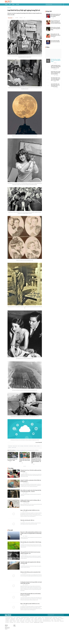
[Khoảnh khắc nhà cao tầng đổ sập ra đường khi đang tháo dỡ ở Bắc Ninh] (48, 73)
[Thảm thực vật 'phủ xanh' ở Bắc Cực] (14, 524)
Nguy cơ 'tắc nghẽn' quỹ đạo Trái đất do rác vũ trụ (29, 510)
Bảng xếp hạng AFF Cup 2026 (48, 617)
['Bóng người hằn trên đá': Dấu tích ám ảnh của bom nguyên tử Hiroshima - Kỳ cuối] (36, 455)
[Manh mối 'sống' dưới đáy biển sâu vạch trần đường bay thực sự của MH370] (14, 597)
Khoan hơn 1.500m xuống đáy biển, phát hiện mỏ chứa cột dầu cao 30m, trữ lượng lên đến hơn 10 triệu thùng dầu (31, 533)
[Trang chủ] (8, 1)
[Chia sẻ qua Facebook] (8, 442)
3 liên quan (25, 573)
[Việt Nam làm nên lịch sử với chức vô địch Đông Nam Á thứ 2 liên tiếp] (48, 16)
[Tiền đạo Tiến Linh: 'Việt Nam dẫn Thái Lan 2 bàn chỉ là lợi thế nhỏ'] (48, 36)
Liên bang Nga (11, 622)
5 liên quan (25, 596)
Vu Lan (14, 617)
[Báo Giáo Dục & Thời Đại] (51, 43)
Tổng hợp (15, 626)
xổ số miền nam (32, 617)
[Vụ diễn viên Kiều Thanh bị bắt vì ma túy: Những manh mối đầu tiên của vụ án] (48, 67)
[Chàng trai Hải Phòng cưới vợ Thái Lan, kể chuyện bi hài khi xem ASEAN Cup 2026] (48, 22)
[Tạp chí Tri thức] (8, 461)
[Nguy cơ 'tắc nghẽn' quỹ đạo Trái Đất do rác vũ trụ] (14, 607)
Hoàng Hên (39, 617)
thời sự (43, 617)
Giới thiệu (6, 626)
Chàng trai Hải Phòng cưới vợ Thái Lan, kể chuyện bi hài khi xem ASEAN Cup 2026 (56, 22)
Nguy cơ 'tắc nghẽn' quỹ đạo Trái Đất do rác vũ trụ (30, 603)
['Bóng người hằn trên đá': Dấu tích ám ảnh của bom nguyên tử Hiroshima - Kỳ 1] (14, 556)
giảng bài (9, 447)
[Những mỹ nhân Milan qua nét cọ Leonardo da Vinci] (14, 576)
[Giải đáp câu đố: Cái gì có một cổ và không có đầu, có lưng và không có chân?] (14, 504)
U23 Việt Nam (60, 617)
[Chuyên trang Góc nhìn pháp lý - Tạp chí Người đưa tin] (21, 596)
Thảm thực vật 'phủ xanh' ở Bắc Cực (27, 520)
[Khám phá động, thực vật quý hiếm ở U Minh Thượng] (14, 546)
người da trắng (14, 447)
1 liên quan (20, 17)
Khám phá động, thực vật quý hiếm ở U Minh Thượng (30, 542)
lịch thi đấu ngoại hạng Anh (9, 617)
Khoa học (9, 7)
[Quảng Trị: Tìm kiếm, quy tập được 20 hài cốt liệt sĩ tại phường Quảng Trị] (14, 484)
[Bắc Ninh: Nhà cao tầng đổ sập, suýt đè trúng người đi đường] (48, 29)
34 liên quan (26, 511)
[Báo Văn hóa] (21, 521)
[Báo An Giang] (21, 543)
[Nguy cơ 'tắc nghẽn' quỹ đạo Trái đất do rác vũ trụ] (14, 514)
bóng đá (36, 617)
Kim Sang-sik (7, 622)
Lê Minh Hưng (22, 622)
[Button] (63, 4)
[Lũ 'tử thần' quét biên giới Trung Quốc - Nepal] (13, 455)
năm (15, 622)
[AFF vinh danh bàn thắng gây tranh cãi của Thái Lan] (48, 42)
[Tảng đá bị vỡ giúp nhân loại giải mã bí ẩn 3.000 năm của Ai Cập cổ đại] (14, 566)
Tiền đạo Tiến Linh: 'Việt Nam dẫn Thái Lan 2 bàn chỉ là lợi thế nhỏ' (55, 35)
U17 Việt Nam (27, 622)
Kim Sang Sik (31, 622)
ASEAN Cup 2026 (55, 617)
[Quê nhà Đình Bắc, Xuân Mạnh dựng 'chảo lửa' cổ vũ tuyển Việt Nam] (48, 86)
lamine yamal (18, 622)
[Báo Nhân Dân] (21, 511)
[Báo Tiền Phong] (52, 37)
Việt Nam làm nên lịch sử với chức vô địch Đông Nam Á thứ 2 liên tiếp (56, 15)
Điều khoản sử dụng (7, 627)
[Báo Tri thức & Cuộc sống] (10, 17)
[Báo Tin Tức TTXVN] (32, 464)
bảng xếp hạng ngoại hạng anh (25, 617)
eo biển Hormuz (18, 617)
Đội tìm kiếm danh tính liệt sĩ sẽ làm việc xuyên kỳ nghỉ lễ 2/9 (24, 460)
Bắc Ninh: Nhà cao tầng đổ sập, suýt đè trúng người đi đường (55, 28)
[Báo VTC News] (52, 75)
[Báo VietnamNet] (51, 24)
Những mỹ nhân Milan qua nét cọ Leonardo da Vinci (30, 572)
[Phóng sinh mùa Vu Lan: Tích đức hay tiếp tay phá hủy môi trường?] (14, 474)
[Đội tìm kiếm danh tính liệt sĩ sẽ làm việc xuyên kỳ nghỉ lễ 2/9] (24, 455)
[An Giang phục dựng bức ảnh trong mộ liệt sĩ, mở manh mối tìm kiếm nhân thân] (14, 586)
